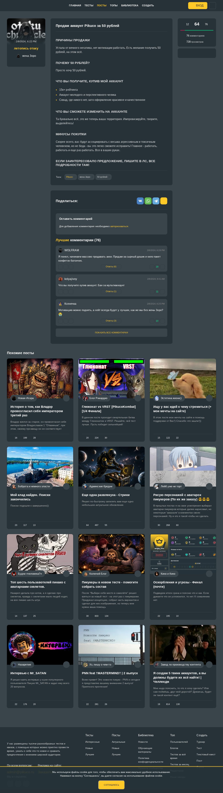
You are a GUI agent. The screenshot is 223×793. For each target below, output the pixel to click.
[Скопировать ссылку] (163, 27)
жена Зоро (85, 177)
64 (87, 525)
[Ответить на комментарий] (60, 321)
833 (96, 616)
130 (178, 704)
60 (177, 525)
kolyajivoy (70, 278)
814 (168, 704)
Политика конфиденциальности (150, 760)
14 (16, 616)
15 (159, 438)
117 (25, 525)
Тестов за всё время (178, 756)
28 (34, 438)
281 (96, 704)
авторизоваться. (119, 226)
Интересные (92, 741)
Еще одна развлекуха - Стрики (106, 495)
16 (16, 438)
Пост (199, 760)
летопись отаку (26, 48)
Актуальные (118, 741)
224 (96, 438)
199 (25, 438)
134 (106, 616)
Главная (75, 5)
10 (177, 616)
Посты (102, 5)
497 (96, 525)
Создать (148, 5)
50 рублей (102, 177)
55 (106, 525)
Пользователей (179, 741)
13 (34, 525)
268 (168, 525)
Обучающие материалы (145, 750)
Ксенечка (70, 303)
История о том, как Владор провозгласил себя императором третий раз (36, 411)
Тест (199, 748)
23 (16, 525)
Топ (172, 735)
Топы (114, 5)
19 (159, 704)
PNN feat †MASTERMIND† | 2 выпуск (110, 673)
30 (106, 438)
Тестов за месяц (179, 764)
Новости (143, 741)
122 (168, 438)
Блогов (174, 748)
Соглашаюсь (111, 785)
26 (106, 704)
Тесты (89, 5)
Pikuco (69, 177)
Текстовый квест (206, 754)
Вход (199, 5)
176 (25, 704)
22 (177, 438)
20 (87, 438)
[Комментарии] (66, 398)
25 (34, 616)
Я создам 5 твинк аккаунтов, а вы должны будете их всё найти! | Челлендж (179, 677)
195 (168, 616)
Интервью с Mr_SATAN (28, 673)
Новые (89, 748)
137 (25, 616)
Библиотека (130, 5)
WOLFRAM (71, 250)
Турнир (201, 741)
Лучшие (89, 754)
